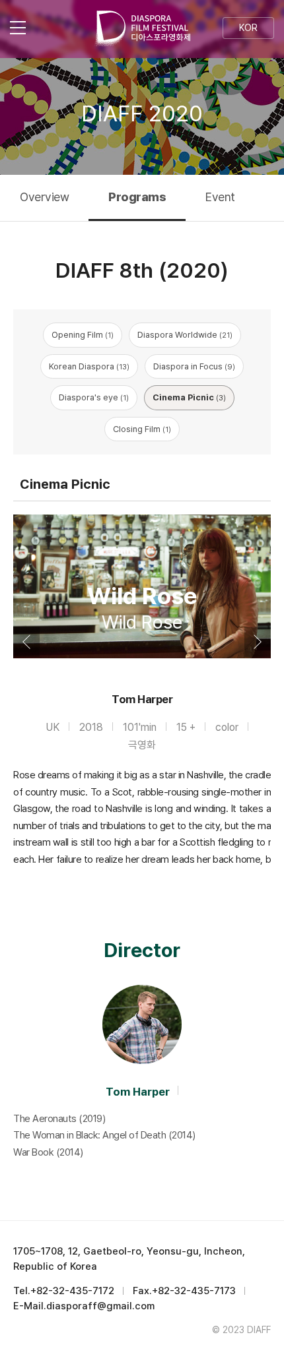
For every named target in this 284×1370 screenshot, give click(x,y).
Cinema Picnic (189, 397)
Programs (137, 197)
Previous (26, 642)
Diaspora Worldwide (184, 335)
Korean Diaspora (89, 366)
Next (257, 642)
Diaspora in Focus (194, 366)
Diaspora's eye (94, 397)
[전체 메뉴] (26, 28)
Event (220, 197)
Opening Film (83, 335)
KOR (248, 27)
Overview (44, 197)
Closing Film (142, 429)
